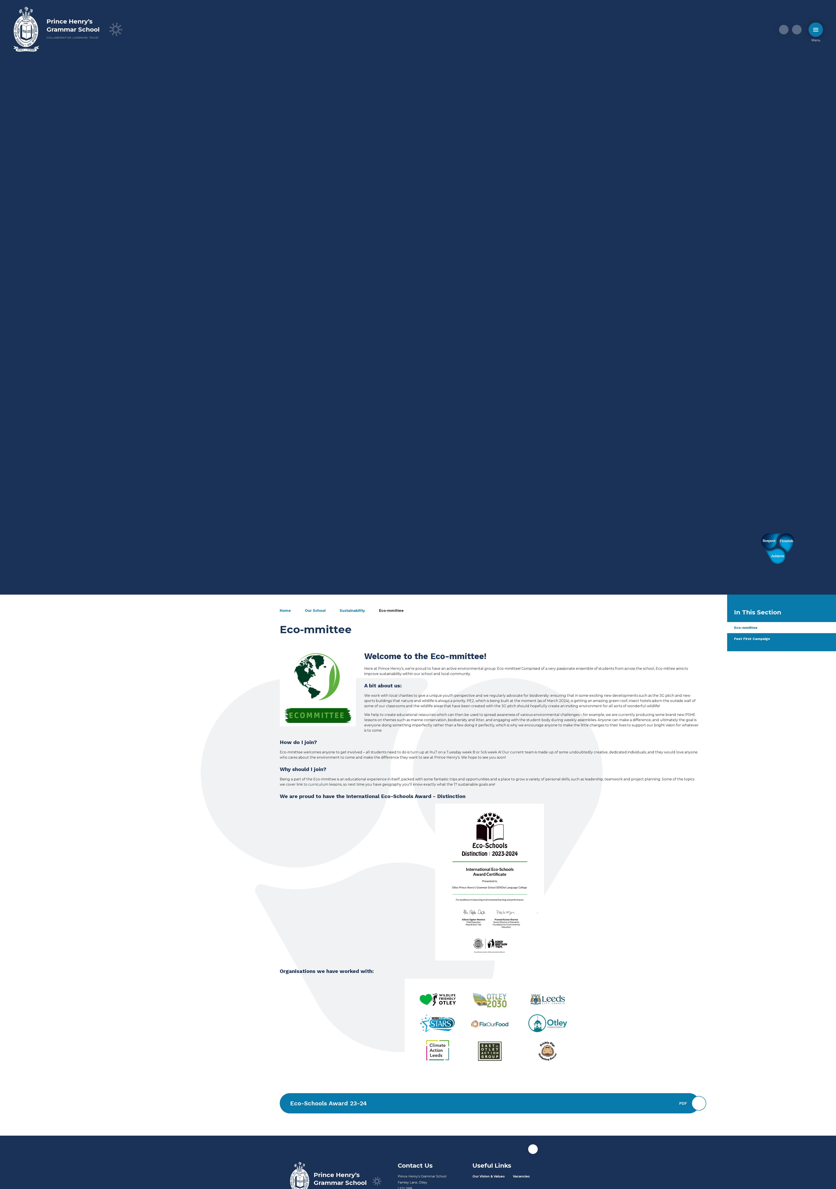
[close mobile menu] (816, 29)
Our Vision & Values (488, 1176)
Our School (315, 611)
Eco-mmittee (391, 611)
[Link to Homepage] (26, 30)
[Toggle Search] (797, 29)
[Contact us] (784, 29)
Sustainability (352, 611)
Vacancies (521, 1176)
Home (285, 611)
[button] (533, 1149)
